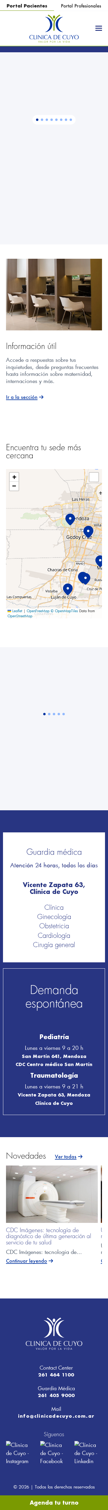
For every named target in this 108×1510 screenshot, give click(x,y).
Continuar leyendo (26, 1261)
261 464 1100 (56, 1375)
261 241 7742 (66, 176)
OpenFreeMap (38, 610)
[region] (54, 148)
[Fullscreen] (93, 477)
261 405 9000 (56, 1395)
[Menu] (98, 28)
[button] (37, 120)
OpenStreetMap (20, 615)
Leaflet (16, 610)
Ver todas (65, 1157)
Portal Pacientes (27, 6)
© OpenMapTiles (64, 610)
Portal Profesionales (81, 6)
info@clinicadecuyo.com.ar (56, 1416)
